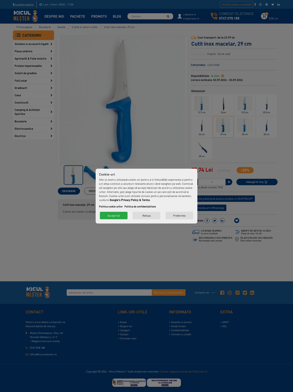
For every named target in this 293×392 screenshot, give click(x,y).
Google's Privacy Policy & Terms (130, 199)
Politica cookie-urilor (111, 206)
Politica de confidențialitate (140, 206)
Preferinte (179, 215)
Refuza (146, 215)
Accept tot (114, 215)
